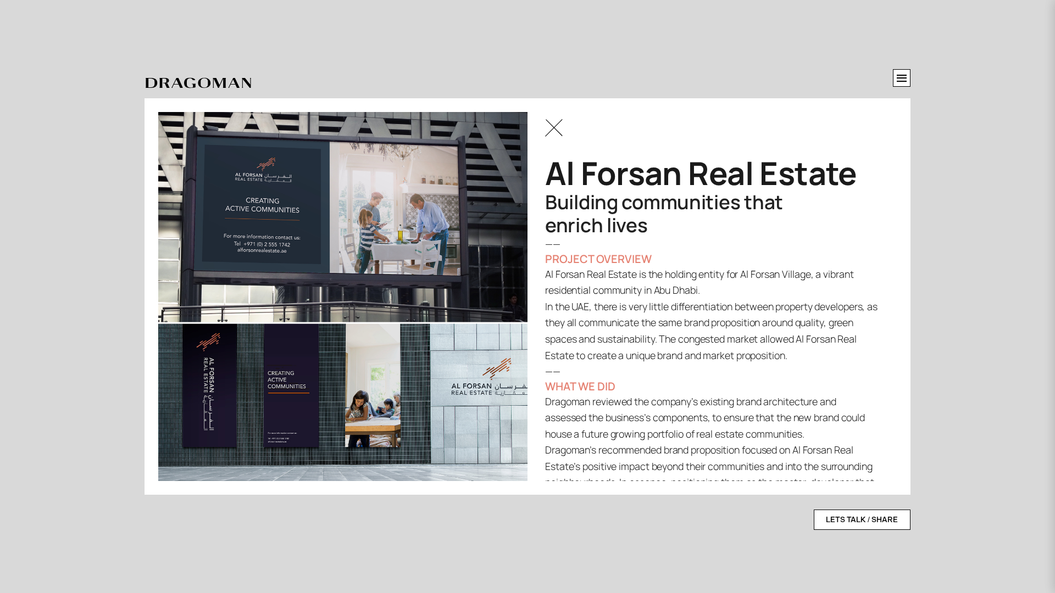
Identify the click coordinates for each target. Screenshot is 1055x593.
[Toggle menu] (901, 78)
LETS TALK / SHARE (862, 519)
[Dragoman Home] (198, 83)
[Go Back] (554, 128)
